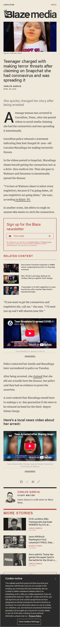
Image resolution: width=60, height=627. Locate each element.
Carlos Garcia (12, 86)
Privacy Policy (34, 242)
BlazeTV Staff (35, 546)
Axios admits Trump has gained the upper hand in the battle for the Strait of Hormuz (42, 557)
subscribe (8, 5)
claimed (37, 376)
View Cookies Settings (29, 622)
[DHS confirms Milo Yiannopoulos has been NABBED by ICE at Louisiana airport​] (14, 524)
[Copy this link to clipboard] (38, 481)
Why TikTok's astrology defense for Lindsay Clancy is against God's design (36, 277)
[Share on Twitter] (27, 481)
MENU (54, 5)
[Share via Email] (32, 481)
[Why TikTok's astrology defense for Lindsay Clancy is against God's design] (11, 279)
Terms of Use (46, 242)
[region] (30, 600)
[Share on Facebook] (21, 481)
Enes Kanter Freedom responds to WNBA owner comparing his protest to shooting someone (38, 267)
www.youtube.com (30, 356)
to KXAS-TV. (23, 199)
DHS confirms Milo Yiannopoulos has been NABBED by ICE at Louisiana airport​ (40, 522)
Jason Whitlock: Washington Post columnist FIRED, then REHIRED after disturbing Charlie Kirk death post (42, 540)
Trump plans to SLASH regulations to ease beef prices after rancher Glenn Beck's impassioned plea (38, 289)
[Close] (55, 579)
